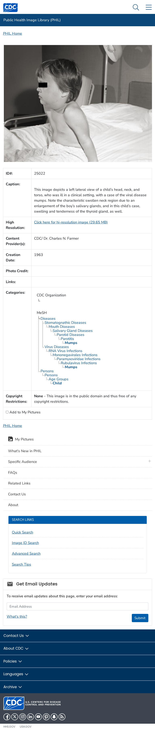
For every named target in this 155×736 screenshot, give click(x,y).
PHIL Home (12, 33)
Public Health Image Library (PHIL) (32, 20)
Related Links (19, 483)
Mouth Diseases (62, 326)
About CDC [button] (13, 648)
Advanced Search (26, 553)
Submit (140, 618)
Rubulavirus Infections (79, 363)
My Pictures (23, 439)
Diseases (48, 318)
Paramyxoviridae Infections (79, 358)
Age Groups (58, 379)
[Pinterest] (46, 716)
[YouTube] (38, 716)
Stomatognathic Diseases (65, 322)
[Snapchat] (54, 716)
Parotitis (67, 338)
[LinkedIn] (30, 716)
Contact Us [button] (14, 635)
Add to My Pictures (24, 412)
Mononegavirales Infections (75, 354)
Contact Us (17, 494)
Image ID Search (25, 542)
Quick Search (22, 532)
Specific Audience (22, 461)
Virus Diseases (57, 346)
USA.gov (25, 727)
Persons (47, 371)
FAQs (12, 472)
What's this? (17, 616)
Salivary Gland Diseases (73, 330)
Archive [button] (10, 686)
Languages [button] (13, 673)
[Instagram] (22, 716)
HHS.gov (9, 727)
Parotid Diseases (70, 334)
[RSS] (62, 716)
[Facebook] (6, 716)
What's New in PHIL (25, 451)
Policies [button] (10, 661)
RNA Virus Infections (65, 350)
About (13, 504)
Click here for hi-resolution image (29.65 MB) (71, 222)
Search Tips (21, 564)
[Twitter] (14, 716)
